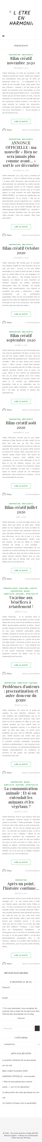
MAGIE (27, 591)
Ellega (9, 130)
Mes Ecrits (27, 55)
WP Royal (27, 1138)
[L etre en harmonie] (21, 19)
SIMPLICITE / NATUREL (14, 594)
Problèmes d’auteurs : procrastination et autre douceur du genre (21, 693)
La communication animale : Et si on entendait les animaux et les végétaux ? (21, 797)
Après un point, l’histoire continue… (21, 886)
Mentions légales (10, 1135)
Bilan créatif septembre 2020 (21, 337)
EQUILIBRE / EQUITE (28, 588)
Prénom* (6, 987)
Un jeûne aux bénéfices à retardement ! (21, 602)
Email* (5, 998)
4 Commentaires (32, 579)
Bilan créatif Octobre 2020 (21, 250)
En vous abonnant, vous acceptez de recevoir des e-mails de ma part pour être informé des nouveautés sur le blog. (20, 1011)
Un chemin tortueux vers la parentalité (19, 1103)
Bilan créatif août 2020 (21, 425)
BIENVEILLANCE (11, 588)
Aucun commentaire (31, 130)
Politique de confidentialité (28, 1135)
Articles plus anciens (16, 973)
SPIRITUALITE (32, 594)
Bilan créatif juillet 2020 (21, 509)
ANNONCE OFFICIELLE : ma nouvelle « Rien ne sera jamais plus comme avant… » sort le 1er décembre (21, 154)
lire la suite (21, 121)
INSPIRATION (15, 55)
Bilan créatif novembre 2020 (21, 60)
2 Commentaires (32, 322)
